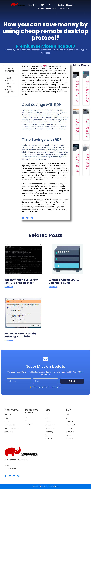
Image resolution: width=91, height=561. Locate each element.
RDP (42, 5)
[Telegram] (18, 476)
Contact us (64, 8)
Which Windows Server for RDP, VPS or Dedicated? (21, 281)
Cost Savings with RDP (11, 80)
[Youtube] (10, 476)
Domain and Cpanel (46, 8)
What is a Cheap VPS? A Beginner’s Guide (64, 281)
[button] (23, 218)
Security (31, 5)
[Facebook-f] (6, 476)
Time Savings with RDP (11, 89)
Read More (9, 287)
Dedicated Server (65, 5)
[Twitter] (14, 476)
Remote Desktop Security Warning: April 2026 (20, 335)
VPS (50, 5)
